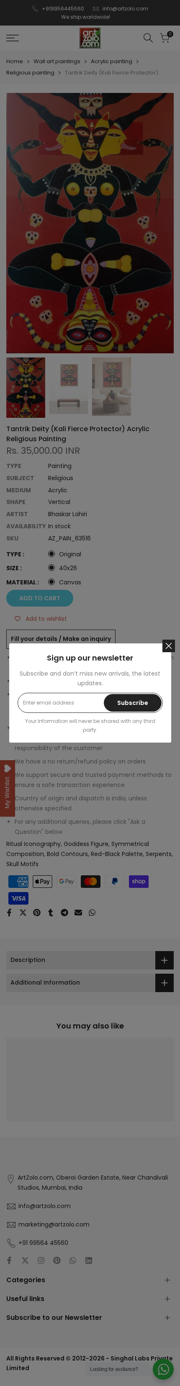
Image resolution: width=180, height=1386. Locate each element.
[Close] (168, 646)
